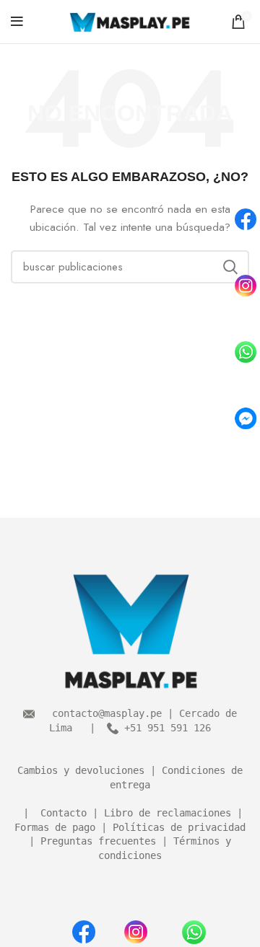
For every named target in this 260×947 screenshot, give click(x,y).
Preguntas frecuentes (98, 841)
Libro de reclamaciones (167, 813)
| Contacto (52, 813)
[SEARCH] (230, 266)
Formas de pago (54, 827)
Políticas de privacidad (179, 827)
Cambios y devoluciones (80, 770)
